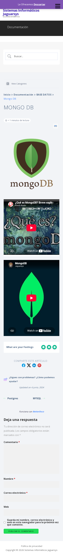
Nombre (9, 478)
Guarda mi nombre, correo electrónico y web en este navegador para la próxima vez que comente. (33, 522)
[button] (59, 6)
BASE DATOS (44, 94)
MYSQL (37, 398)
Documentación (23, 94)
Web (6, 506)
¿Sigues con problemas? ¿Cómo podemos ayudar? (32, 379)
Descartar (39, 4)
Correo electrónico (16, 492)
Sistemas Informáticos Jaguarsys (21, 12)
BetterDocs (38, 411)
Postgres (12, 398)
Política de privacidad (31, 546)
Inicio (7, 94)
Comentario (12, 442)
